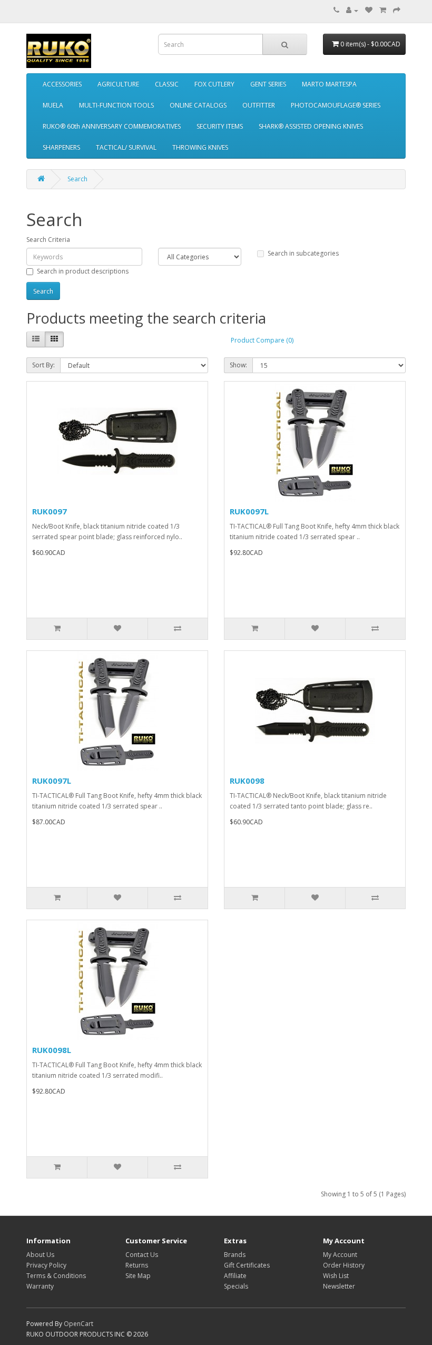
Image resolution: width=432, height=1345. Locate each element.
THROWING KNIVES (200, 147)
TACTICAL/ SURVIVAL (126, 147)
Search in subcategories (303, 253)
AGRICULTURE (118, 84)
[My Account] (352, 10)
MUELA (53, 105)
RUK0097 (49, 511)
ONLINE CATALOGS (198, 105)
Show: (238, 364)
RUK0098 (247, 780)
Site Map (138, 1275)
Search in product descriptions (83, 271)
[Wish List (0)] (368, 10)
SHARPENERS (61, 147)
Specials (236, 1286)
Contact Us (141, 1254)
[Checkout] (396, 10)
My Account (340, 1254)
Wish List (336, 1275)
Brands (235, 1254)
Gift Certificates (247, 1265)
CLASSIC (167, 84)
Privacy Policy (46, 1265)
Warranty (40, 1286)
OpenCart (78, 1323)
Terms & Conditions (56, 1275)
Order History (344, 1265)
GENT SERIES (268, 84)
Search (77, 178)
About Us (40, 1254)
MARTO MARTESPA (329, 84)
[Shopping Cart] (382, 10)
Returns (136, 1265)
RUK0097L (249, 511)
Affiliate (235, 1275)
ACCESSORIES (62, 84)
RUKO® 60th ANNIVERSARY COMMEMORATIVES (112, 126)
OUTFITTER (258, 105)
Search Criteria (48, 239)
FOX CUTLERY (214, 84)
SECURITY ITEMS (220, 126)
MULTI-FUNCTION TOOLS (116, 105)
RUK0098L (51, 1050)
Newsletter (339, 1286)
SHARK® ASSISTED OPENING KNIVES (311, 126)
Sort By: (43, 364)
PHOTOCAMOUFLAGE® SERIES (335, 105)
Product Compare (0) (262, 340)
